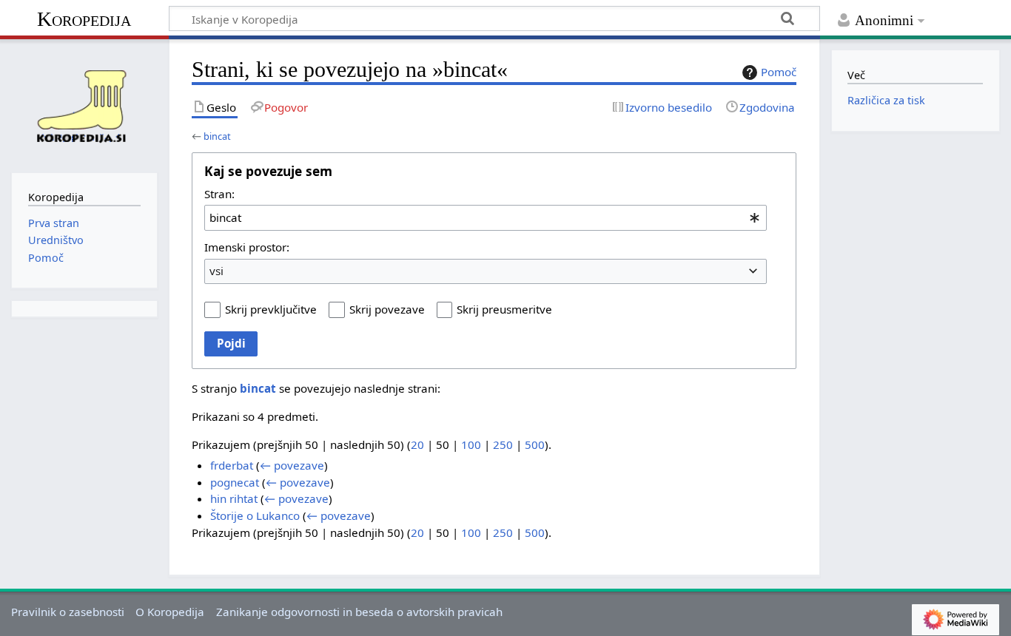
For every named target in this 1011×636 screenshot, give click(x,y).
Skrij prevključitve (271, 309)
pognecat (234, 482)
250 (503, 444)
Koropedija (84, 18)
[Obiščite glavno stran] (84, 104)
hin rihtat (234, 498)
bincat (217, 136)
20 (417, 444)
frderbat (231, 465)
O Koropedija (169, 611)
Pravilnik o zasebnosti (67, 611)
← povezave (292, 465)
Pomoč (778, 71)
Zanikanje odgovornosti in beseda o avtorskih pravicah (359, 611)
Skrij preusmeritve (504, 309)
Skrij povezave (387, 309)
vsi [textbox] (216, 270)
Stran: (219, 193)
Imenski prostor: (246, 247)
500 (535, 444)
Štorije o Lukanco (255, 515)
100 (471, 444)
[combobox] (485, 217)
